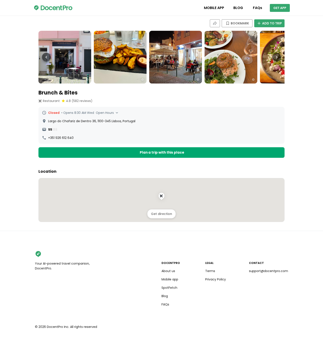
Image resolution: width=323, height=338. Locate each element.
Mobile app (170, 279)
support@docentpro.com (268, 271)
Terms (210, 271)
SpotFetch (169, 287)
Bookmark (240, 23)
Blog (165, 296)
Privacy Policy (215, 279)
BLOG (238, 7)
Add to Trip (272, 23)
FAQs (257, 7)
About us (168, 271)
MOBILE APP (214, 7)
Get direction (161, 214)
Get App (279, 8)
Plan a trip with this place (162, 152)
